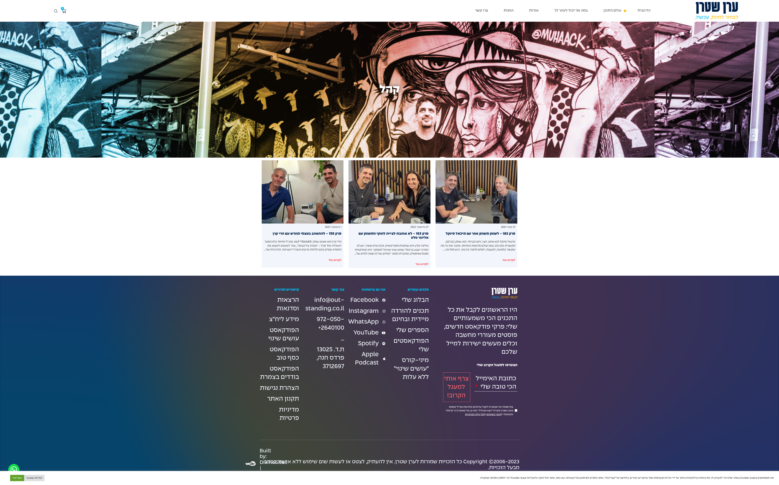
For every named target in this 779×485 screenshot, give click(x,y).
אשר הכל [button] (17, 478)
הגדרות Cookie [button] (34, 478)
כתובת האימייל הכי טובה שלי (496, 383)
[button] (612, 10)
